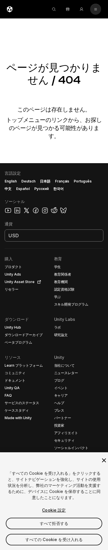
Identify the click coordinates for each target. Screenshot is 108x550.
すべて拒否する (54, 523)
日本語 (45, 181)
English (11, 181)
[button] (54, 356)
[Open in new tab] (38, 282)
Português (83, 181)
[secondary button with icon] (95, 9)
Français (62, 181)
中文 (8, 189)
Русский (41, 189)
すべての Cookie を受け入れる (54, 539)
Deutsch (28, 181)
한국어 (58, 189)
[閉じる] (104, 460)
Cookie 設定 (54, 510)
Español (23, 189)
